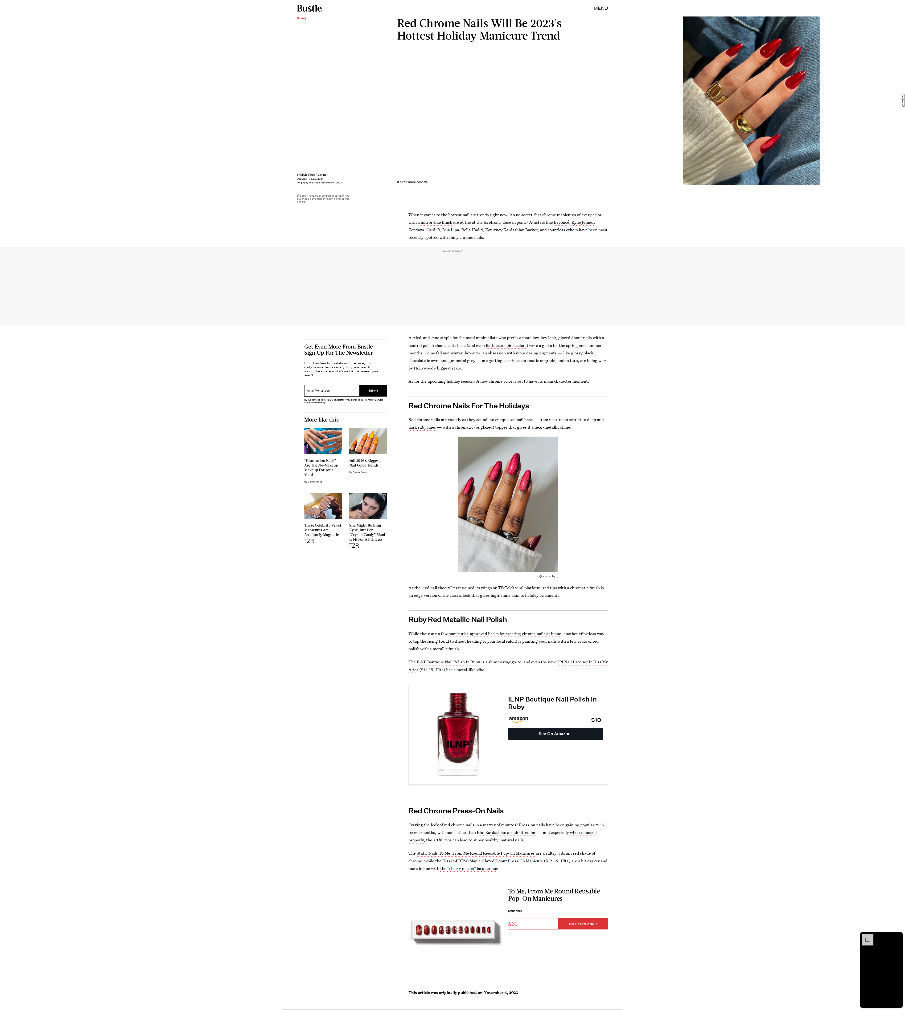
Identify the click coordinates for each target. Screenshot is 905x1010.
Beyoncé (561, 222)
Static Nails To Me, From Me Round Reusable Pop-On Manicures (476, 853)
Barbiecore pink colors (506, 345)
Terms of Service (374, 399)
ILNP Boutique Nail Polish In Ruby (448, 662)
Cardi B (433, 229)
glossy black (582, 353)
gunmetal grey (461, 360)
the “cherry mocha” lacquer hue (469, 868)
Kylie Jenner (583, 222)
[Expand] (865, 936)
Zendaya (416, 229)
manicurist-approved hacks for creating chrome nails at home (504, 633)
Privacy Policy (317, 402)
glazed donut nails (575, 337)
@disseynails (902, 100)
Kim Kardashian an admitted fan (506, 832)
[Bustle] (309, 8)
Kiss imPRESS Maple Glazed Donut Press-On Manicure (492, 861)
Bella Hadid (472, 229)
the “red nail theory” (433, 587)
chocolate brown (423, 360)
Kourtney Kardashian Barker (511, 229)
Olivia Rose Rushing (313, 175)
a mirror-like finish (435, 222)
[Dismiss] (897, 936)
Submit (373, 391)
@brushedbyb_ (548, 576)
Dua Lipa (450, 229)
